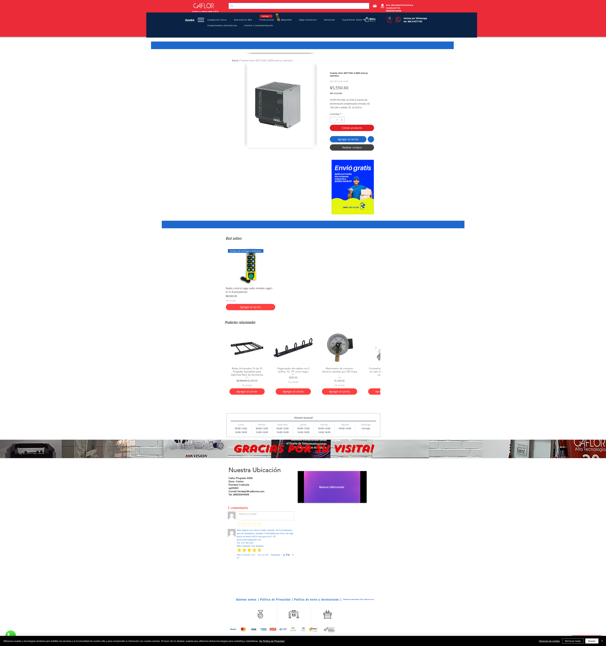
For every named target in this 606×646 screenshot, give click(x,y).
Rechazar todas (573, 641)
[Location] (382, 5)
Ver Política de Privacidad (272, 641)
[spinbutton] (337, 120)
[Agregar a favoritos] (371, 139)
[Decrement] (332, 120)
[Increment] (342, 120)
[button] (390, 20)
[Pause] (302, 498)
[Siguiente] (376, 348)
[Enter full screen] (362, 498)
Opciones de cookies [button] (549, 641)
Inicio (235, 60)
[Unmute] (307, 498)
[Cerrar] (602, 640)
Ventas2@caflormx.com (250, 491)
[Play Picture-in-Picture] (357, 498)
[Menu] (201, 20)
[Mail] (375, 6)
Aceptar (592, 641)
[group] (303, 278)
